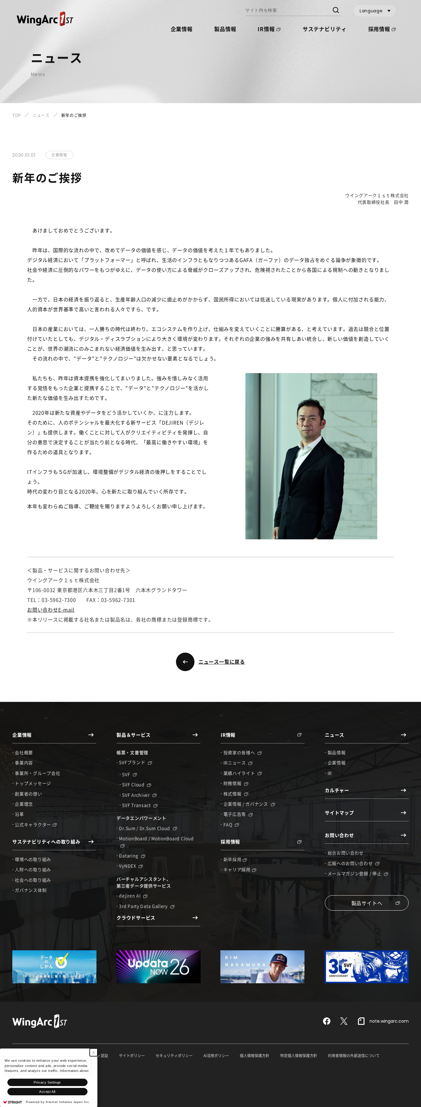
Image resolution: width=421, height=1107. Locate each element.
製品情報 (225, 29)
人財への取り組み (33, 869)
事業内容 (24, 762)
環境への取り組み (33, 859)
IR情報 (266, 29)
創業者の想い (28, 794)
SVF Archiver (136, 795)
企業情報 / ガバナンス (246, 804)
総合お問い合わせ (346, 853)
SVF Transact (137, 805)
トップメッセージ (33, 783)
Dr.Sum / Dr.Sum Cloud (145, 828)
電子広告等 (235, 814)
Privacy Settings (47, 1082)
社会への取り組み (33, 880)
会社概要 (24, 752)
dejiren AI (130, 895)
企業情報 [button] (182, 29)
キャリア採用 (237, 869)
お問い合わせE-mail (51, 609)
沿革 (19, 814)
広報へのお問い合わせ (351, 863)
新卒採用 (232, 859)
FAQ (228, 824)
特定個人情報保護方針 (298, 1055)
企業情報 (337, 762)
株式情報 (233, 794)
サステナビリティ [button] (325, 29)
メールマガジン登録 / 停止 (355, 873)
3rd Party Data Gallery (144, 906)
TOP (16, 115)
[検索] (335, 11)
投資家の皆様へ (239, 752)
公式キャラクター (33, 824)
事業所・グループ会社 (37, 773)
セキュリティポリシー (174, 1055)
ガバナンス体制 (31, 890)
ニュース (41, 115)
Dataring (129, 855)
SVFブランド (132, 762)
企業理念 (24, 804)
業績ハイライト (239, 773)
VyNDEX (128, 866)
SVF (126, 774)
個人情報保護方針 (254, 1055)
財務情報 (233, 783)
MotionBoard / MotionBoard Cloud (156, 838)
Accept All (47, 1091)
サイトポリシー (132, 1055)
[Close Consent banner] (93, 1052)
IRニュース (235, 762)
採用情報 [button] (379, 29)
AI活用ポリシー (216, 1055)
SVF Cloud (133, 784)
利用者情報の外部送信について (354, 1055)
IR (330, 773)
